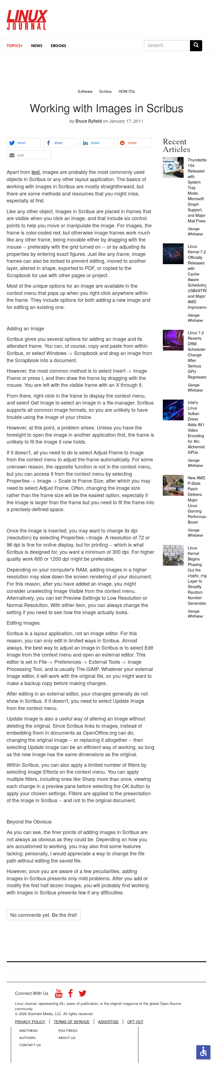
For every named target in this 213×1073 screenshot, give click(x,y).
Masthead (28, 1030)
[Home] (27, 18)
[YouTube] (58, 995)
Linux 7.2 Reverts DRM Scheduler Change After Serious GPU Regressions (199, 355)
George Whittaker (195, 231)
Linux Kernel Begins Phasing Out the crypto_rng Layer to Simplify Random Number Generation (197, 575)
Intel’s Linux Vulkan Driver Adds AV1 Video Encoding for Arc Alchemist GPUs (196, 427)
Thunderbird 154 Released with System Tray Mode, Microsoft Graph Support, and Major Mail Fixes (198, 190)
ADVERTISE (108, 1021)
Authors (27, 1037)
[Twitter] (82, 995)
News (36, 45)
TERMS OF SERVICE (72, 1021)
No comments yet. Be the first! (43, 914)
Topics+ (15, 45)
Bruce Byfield (88, 121)
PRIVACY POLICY (30, 1021)
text (36, 171)
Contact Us (30, 1045)
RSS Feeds (68, 1030)
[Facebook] (70, 995)
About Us (67, 1037)
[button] (23, 143)
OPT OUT (135, 1021)
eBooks (58, 45)
